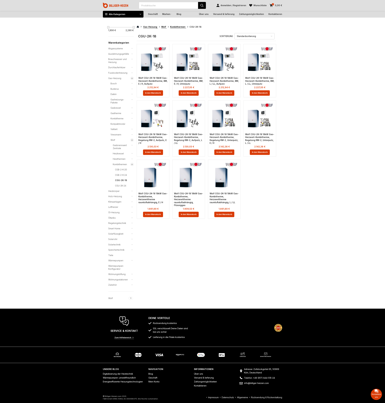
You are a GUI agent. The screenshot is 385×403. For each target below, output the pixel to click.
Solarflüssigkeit (115, 233)
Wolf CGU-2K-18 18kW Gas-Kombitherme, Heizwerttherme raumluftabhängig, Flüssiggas (188, 199)
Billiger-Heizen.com (113, 396)
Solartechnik (114, 244)
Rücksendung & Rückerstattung (266, 397)
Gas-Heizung (114, 78)
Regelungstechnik (117, 223)
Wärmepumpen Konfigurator (115, 267)
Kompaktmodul (118, 124)
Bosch (114, 83)
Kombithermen (120, 164)
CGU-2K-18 (121, 180)
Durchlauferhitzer (116, 67)
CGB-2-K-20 (121, 169)
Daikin (114, 94)
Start (139, 27)
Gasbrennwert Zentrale (120, 147)
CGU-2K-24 (120, 185)
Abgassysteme (115, 48)
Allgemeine (242, 397)
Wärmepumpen (115, 260)
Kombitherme (117, 118)
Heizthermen (119, 159)
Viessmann (116, 134)
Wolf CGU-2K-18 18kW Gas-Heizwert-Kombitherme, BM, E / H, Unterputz (188, 81)
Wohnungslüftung (117, 274)
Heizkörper (114, 191)
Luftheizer (113, 207)
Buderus (115, 89)
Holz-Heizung (115, 196)
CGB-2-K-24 (121, 175)
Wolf (113, 140)
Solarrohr (112, 239)
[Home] (115, 5)
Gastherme (116, 113)
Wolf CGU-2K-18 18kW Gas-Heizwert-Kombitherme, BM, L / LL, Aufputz (224, 81)
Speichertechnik (116, 250)
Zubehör (112, 285)
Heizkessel (118, 153)
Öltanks (112, 218)
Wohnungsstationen (118, 279)
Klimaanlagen (114, 201)
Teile (110, 255)
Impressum (213, 397)
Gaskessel (116, 108)
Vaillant (114, 129)
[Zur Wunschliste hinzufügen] (165, 50)
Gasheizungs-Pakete (117, 101)
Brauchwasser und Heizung (117, 60)
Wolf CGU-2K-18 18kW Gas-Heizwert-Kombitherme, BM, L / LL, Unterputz (259, 81)
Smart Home (114, 228)
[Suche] (202, 5)
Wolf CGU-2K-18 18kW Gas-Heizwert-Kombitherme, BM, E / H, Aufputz (153, 81)
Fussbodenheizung (117, 73)
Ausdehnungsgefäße (118, 54)
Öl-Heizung (114, 212)
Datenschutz (228, 397)
